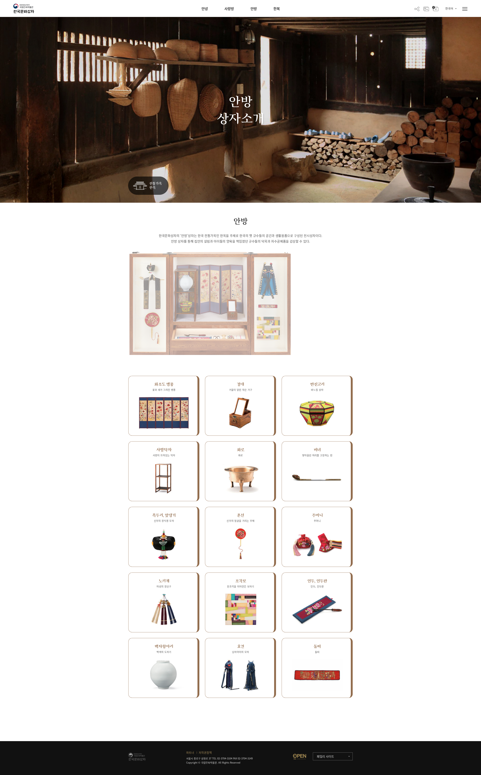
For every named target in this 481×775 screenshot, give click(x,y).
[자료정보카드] (435, 8)
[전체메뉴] (465, 9)
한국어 (449, 8)
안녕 (204, 8)
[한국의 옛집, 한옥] (148, 186)
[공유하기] (416, 8)
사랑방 (229, 8)
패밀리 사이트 (325, 756)
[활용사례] (426, 8)
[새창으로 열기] (299, 756)
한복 (276, 8)
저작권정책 (205, 753)
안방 (253, 8)
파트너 (190, 753)
